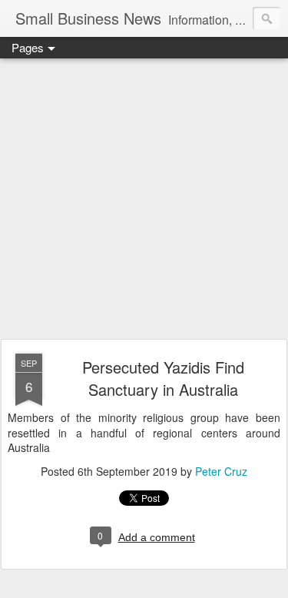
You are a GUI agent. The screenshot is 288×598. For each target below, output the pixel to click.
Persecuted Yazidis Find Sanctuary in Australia (163, 378)
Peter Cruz (221, 471)
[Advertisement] (144, 199)
